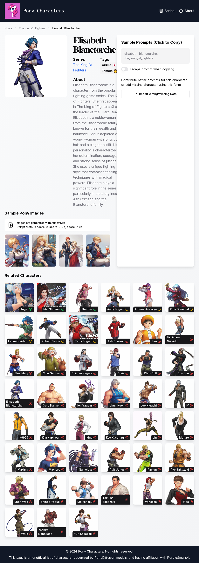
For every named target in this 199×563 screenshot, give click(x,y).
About (189, 11)
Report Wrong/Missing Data (158, 94)
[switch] (124, 69)
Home (8, 28)
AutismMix (58, 222)
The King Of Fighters (32, 28)
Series (169, 11)
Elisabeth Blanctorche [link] (66, 28)
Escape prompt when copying (152, 69)
